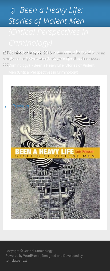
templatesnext (16, 260)
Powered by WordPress (23, 256)
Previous (16, 106)
